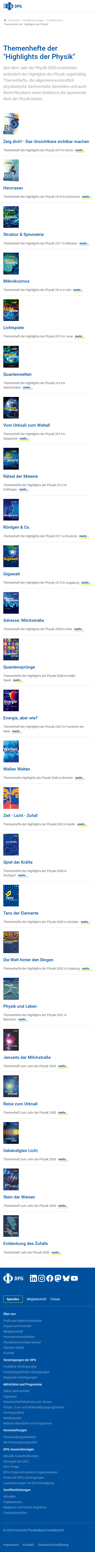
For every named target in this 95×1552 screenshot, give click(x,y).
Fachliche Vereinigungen (20, 1366)
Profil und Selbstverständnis (22, 1320)
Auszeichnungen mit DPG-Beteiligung (28, 1483)
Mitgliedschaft (36, 1299)
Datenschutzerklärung (53, 1545)
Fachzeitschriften (15, 1513)
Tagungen (10, 1396)
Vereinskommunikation (19, 1337)
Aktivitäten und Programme (22, 1384)
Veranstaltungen (15, 1430)
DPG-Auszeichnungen (18, 1449)
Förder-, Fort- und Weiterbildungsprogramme (33, 1407)
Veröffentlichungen (33, 20)
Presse (55, 1299)
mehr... (80, 150)
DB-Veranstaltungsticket (20, 1442)
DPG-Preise (11, 1467)
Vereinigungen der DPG (19, 1360)
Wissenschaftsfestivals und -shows (27, 1402)
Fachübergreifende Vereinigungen (26, 1372)
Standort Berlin (13, 1347)
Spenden (13, 1299)
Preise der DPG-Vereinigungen (23, 1477)
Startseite (13, 20)
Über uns (9, 1314)
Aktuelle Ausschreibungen (21, 1456)
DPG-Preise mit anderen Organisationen (30, 1472)
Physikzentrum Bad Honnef (22, 1342)
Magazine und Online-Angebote (24, 1507)
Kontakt (8, 1353)
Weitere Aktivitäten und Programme (27, 1423)
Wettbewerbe (12, 1418)
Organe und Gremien (17, 1326)
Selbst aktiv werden (16, 1391)
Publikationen (54, 20)
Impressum (11, 1545)
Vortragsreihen (13, 1412)
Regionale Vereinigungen (20, 1377)
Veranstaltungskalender (19, 1437)
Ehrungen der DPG (15, 1461)
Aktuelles (9, 1496)
